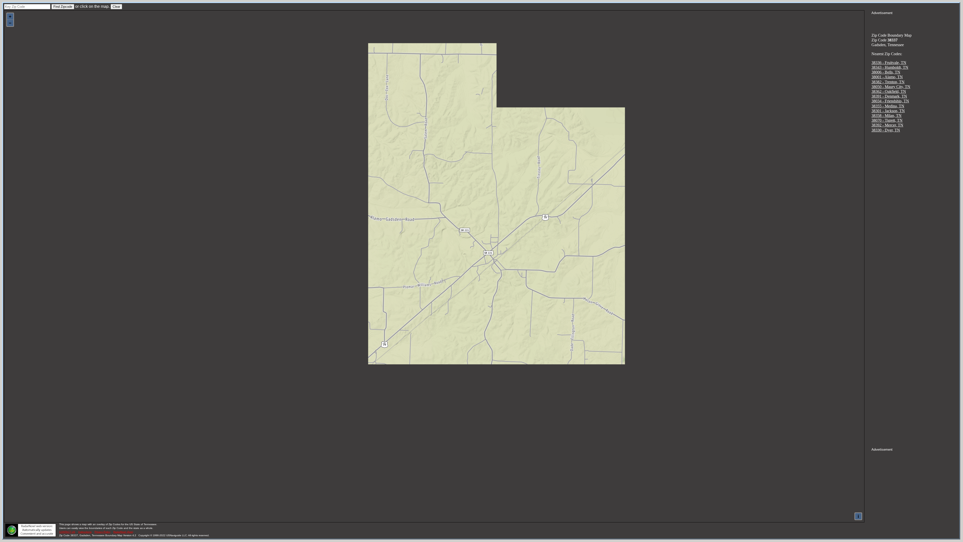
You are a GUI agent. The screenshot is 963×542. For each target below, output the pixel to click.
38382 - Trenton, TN (888, 82)
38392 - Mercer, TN (887, 125)
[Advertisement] (915, 21)
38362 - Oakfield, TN (888, 91)
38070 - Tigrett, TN (887, 120)
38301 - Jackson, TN (888, 111)
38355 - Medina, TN (887, 106)
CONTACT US (67, 531)
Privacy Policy (102, 531)
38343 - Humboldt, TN (889, 67)
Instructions (85, 531)
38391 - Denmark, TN (889, 96)
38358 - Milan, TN (886, 115)
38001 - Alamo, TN (887, 77)
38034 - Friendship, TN (890, 101)
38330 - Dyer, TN (885, 130)
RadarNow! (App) (123, 531)
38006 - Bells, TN (885, 72)
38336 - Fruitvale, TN (888, 62)
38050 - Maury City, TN (890, 87)
